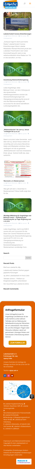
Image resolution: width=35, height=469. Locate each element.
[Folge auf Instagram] (8, 375)
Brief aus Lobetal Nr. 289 (12, 267)
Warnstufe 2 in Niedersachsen (14, 181)
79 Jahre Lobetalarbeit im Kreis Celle (16, 275)
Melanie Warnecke (12, 36)
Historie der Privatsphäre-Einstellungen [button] (17, 452)
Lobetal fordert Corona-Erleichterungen (17, 34)
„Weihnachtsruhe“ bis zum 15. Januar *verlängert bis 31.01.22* (16, 130)
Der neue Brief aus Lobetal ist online (16, 284)
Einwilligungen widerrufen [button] (13, 455)
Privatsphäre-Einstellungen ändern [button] (16, 450)
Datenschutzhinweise (22, 441)
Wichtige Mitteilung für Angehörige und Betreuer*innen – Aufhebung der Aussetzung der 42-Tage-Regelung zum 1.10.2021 (17, 218)
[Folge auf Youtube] (12, 375)
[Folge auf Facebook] (5, 375)
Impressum (7, 441)
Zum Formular (17, 343)
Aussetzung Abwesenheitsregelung (16, 80)
